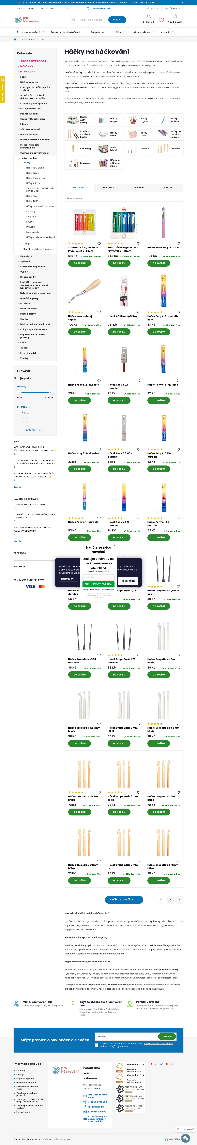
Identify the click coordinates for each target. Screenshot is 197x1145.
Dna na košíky (28, 277)
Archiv (17, 487)
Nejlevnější (109, 188)
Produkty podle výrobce (33, 103)
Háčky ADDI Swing (35, 167)
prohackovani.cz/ (97, 1111)
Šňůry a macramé (30, 129)
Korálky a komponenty (33, 266)
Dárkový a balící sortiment (35, 324)
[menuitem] (30, 32)
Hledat (117, 19)
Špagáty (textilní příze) (33, 119)
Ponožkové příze (29, 113)
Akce (25, 412)
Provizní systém (24, 1112)
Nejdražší (139, 188)
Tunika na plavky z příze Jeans (29, 504)
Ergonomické (33, 232)
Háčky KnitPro (33, 183)
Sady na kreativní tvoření (34, 153)
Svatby (24, 319)
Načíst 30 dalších (122, 899)
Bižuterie (25, 303)
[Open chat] (185, 1138)
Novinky (26, 66)
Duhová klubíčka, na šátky (34, 139)
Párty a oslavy (28, 313)
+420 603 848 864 (97, 1101)
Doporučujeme (79, 188)
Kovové (30, 221)
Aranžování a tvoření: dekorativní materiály (32, 97)
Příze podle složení (30, 108)
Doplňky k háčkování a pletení (39, 249)
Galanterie (26, 256)
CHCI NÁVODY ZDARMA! (98, 584)
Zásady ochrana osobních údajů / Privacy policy (29, 1100)
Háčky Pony (32, 196)
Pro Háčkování (96, 1106)
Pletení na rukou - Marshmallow (30, 146)
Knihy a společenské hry (33, 329)
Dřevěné (30, 226)
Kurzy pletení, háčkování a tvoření (35, 89)
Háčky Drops (32, 173)
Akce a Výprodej (33, 61)
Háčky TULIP (32, 201)
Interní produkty (29, 353)
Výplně (24, 271)
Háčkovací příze (29, 134)
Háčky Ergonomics (35, 178)
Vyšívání (25, 261)
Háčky (27, 162)
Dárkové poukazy (30, 82)
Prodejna (31, 8)
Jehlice (27, 243)
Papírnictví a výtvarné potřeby (32, 336)
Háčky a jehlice (29, 158)
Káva (23, 342)
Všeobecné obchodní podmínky (27, 1094)
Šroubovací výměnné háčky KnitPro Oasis (40, 189)
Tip (24, 422)
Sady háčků (32, 216)
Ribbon (24, 124)
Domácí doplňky (29, 298)
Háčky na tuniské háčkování (40, 206)
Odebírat (167, 1036)
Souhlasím (128, 580)
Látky (23, 76)
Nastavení (67, 578)
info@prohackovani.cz (97, 1095)
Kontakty (18, 8)
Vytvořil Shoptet (176, 1139)
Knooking (30, 211)
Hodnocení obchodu (26, 1082)
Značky (24, 358)
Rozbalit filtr (33, 429)
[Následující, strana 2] (170, 899)
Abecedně (168, 188)
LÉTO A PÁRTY (27, 71)
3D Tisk (24, 347)
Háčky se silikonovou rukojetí (40, 237)
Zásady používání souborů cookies (29, 1106)
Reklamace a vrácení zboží (27, 1087)
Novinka (27, 417)
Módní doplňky (28, 308)
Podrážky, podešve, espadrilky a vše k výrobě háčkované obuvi (34, 285)
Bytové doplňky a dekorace (35, 293)
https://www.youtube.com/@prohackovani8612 (97, 1119)
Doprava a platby (48, 8)
